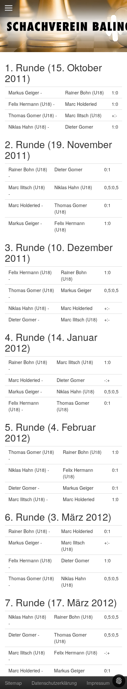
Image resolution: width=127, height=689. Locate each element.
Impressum (98, 683)
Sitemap (13, 683)
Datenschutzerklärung (54, 683)
